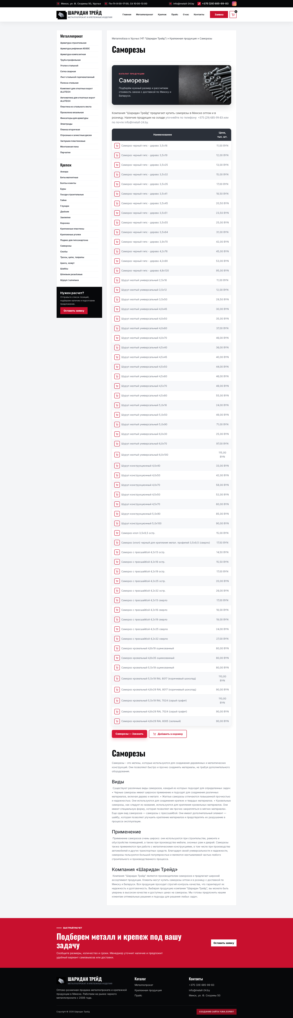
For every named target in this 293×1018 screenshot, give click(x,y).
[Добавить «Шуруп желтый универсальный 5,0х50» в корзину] (117, 415)
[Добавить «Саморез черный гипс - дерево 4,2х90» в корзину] (117, 261)
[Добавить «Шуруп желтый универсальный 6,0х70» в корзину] (117, 443)
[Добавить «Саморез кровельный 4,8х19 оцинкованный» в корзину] (117, 648)
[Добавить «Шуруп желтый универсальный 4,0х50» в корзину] (117, 318)
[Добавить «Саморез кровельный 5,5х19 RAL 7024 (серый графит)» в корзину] (117, 700)
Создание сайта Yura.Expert (216, 1011)
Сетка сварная (68, 71)
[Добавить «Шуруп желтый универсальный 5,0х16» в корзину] (117, 405)
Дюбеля (64, 211)
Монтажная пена (69, 146)
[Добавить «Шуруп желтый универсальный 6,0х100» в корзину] (117, 454)
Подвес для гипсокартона (74, 240)
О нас (186, 14)
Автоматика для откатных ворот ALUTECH (77, 99)
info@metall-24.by (183, 3)
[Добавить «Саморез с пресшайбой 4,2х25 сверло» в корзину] (117, 629)
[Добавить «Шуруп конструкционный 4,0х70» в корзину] (117, 485)
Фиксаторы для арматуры (74, 118)
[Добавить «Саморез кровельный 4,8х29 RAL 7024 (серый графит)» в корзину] (117, 711)
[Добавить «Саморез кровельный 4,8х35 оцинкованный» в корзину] (117, 658)
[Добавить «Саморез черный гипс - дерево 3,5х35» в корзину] (117, 184)
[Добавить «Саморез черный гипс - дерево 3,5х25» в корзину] (117, 165)
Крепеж (162, 14)
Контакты (199, 14)
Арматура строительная (73, 42)
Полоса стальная (69, 82)
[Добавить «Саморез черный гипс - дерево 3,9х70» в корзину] (117, 242)
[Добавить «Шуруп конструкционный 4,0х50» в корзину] (117, 475)
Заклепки (65, 217)
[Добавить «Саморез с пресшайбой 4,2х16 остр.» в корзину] (117, 562)
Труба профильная (70, 60)
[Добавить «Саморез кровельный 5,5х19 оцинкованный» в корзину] (117, 667)
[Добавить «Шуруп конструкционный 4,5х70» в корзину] (117, 504)
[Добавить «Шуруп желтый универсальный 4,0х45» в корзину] (117, 309)
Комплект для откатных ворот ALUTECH (76, 90)
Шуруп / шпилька (69, 280)
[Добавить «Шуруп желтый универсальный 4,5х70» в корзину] (117, 386)
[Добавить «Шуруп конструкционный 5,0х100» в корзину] (117, 523)
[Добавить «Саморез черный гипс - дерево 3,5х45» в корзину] (117, 203)
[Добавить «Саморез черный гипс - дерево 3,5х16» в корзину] (117, 145)
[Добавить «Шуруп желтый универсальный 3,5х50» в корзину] (117, 299)
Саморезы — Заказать (129, 733)
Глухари (64, 205)
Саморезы (65, 245)
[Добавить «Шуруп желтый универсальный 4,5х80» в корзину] (117, 395)
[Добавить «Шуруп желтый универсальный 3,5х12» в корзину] (117, 290)
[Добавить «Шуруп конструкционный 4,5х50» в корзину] (117, 494)
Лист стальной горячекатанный (77, 77)
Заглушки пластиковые (72, 140)
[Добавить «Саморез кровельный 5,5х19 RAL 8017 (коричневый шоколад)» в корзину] (117, 678)
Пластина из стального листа (75, 106)
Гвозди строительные (72, 194)
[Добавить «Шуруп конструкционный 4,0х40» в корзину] (117, 465)
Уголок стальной (69, 65)
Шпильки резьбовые (71, 274)
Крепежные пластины (72, 228)
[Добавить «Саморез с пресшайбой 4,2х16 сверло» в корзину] (117, 610)
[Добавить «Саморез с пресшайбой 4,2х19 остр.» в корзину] (117, 571)
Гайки (63, 200)
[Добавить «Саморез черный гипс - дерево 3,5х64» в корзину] (117, 232)
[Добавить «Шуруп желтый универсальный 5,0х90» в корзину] (117, 424)
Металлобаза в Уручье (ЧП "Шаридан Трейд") (139, 38)
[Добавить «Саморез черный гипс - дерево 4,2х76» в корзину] (117, 251)
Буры (63, 188)
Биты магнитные (69, 177)
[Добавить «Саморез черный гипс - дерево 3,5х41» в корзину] (117, 194)
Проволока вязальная (72, 112)
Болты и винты (68, 183)
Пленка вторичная (70, 129)
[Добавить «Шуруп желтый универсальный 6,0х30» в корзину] (117, 434)
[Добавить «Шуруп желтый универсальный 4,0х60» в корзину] (117, 328)
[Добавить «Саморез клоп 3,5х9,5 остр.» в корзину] (117, 533)
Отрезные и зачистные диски (76, 135)
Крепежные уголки (70, 234)
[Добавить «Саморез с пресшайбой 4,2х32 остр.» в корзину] (117, 590)
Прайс (174, 14)
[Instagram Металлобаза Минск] (234, 3)
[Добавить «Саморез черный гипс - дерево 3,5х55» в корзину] (117, 222)
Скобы (63, 251)
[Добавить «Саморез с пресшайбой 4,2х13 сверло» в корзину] (117, 600)
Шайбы (64, 268)
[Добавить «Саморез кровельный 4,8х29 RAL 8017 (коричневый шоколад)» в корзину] (117, 689)
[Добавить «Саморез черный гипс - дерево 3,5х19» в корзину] (117, 155)
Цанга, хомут (67, 263)
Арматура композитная (73, 54)
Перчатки (65, 152)
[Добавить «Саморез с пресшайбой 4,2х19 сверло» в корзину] (117, 619)
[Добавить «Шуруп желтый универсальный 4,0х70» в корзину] (117, 338)
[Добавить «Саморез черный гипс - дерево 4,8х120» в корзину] (117, 270)
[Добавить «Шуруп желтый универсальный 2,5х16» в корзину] (117, 280)
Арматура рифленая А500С (75, 48)
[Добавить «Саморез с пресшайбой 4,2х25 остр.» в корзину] (117, 581)
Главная (127, 14)
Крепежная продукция (183, 38)
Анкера (64, 171)
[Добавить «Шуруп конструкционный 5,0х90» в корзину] (117, 513)
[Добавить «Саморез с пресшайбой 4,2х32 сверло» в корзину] (117, 638)
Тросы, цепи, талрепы (72, 257)
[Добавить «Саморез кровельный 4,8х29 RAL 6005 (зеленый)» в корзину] (117, 721)
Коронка (65, 223)
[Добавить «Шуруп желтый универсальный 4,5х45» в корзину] (117, 357)
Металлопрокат (144, 14)
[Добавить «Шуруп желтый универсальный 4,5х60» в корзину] (117, 376)
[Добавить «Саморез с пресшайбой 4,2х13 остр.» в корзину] (117, 552)
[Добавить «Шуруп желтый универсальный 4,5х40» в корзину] (117, 347)
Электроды (66, 123)
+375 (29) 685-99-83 (215, 3)
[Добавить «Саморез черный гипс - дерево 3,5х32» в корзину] (117, 174)
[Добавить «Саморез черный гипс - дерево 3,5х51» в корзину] (117, 213)
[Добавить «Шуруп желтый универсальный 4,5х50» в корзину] (117, 367)
